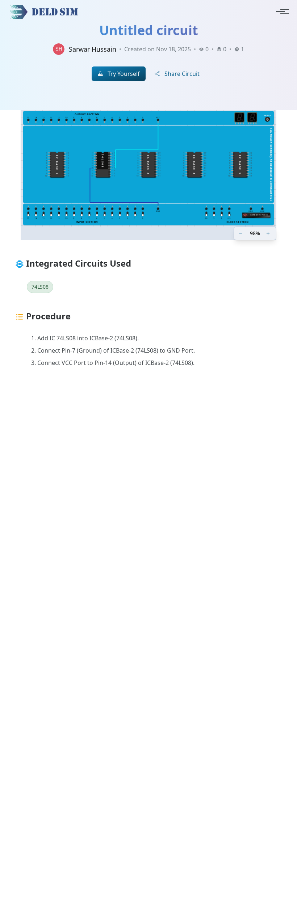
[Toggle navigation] (280, 11)
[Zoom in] (269, 233)
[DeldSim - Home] (46, 11)
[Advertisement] (148, 468)
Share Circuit (182, 74)
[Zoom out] (241, 233)
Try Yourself (124, 74)
